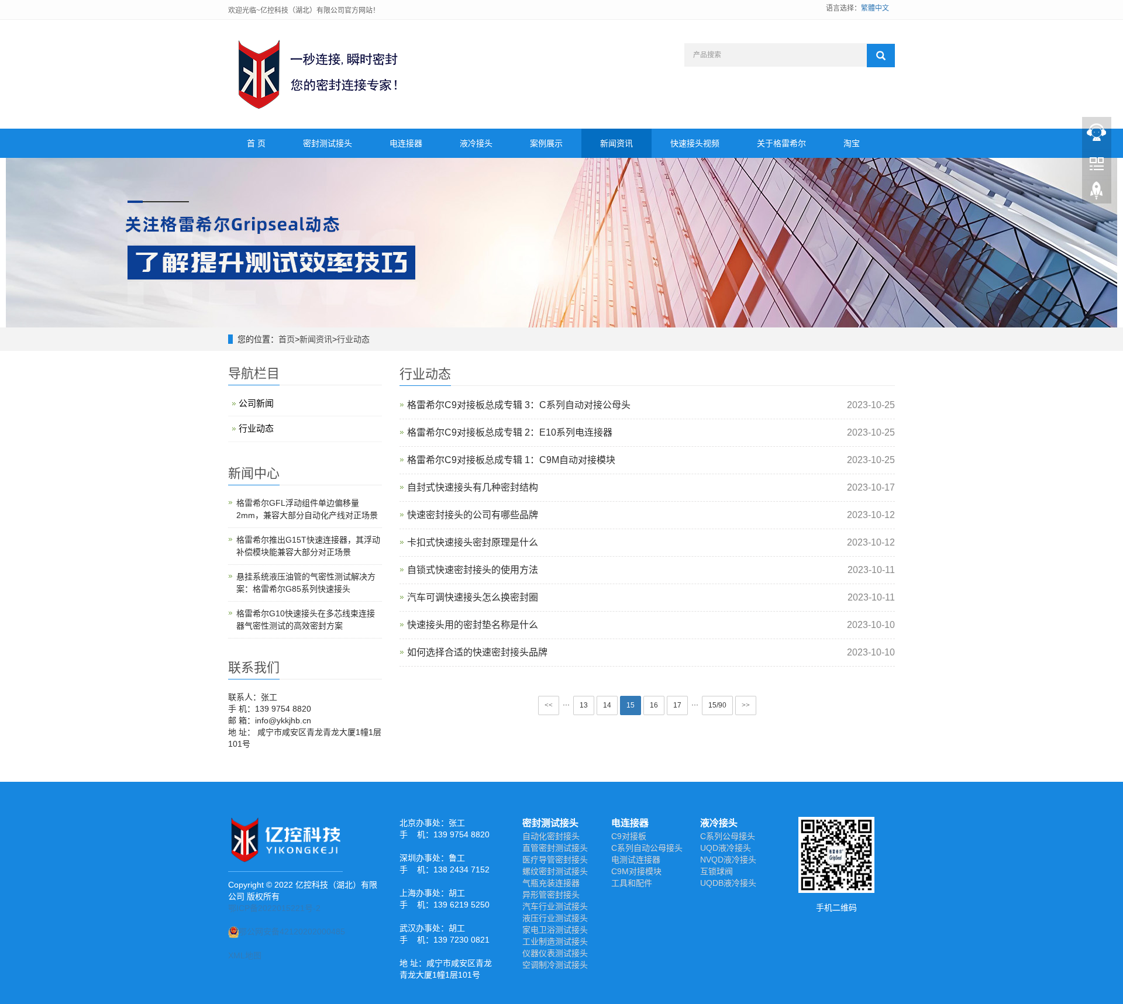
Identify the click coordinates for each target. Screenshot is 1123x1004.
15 (630, 705)
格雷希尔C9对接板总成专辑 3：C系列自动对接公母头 (519, 405)
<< (549, 705)
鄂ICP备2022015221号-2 (274, 908)
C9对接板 (628, 836)
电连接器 (406, 143)
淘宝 (851, 143)
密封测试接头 (327, 143)
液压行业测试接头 (555, 918)
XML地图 (244, 955)
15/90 (717, 705)
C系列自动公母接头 (647, 848)
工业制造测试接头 (555, 941)
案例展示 (546, 143)
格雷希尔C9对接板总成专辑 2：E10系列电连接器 (509, 432)
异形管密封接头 (551, 894)
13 (584, 705)
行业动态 (353, 339)
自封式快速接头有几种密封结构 (472, 487)
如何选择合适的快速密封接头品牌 (477, 652)
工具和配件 (631, 883)
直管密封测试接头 (555, 848)
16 (654, 705)
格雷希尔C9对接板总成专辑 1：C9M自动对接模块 (511, 460)
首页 (286, 339)
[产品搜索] (881, 55)
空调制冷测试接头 (555, 965)
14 (607, 705)
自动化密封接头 (551, 836)
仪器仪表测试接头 (555, 953)
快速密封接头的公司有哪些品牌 (472, 515)
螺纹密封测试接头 (555, 871)
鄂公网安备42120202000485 (292, 931)
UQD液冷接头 (725, 848)
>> (746, 705)
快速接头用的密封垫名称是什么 (472, 625)
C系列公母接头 (727, 836)
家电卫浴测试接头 (555, 929)
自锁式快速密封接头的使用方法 (472, 570)
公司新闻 (256, 403)
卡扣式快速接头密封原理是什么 (472, 542)
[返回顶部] (1096, 193)
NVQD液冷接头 (728, 859)
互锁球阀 (716, 871)
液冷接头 (476, 143)
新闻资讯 (616, 143)
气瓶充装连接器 (551, 883)
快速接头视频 (694, 143)
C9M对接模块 (636, 871)
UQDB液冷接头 (728, 883)
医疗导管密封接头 (555, 859)
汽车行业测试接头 (555, 906)
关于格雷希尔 (781, 143)
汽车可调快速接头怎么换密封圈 (472, 597)
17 (677, 705)
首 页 (256, 143)
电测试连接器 (635, 859)
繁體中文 (875, 8)
